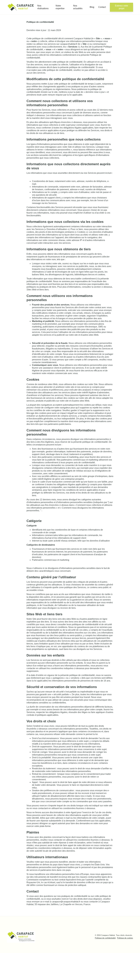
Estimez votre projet (121, 7)
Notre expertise (60, 7)
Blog (92, 7)
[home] (21, 7)
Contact (102, 7)
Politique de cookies (125, 938)
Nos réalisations (43, 7)
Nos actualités (77, 7)
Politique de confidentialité (105, 938)
